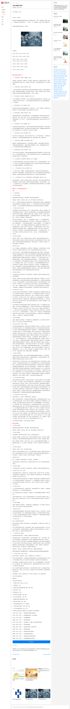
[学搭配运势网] (5, 2)
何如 (63, 79)
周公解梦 (3, 9)
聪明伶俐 (58, 95)
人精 (54, 77)
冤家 (64, 73)
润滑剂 (60, 91)
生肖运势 (3, 12)
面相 (2, 16)
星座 (2, 24)
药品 (63, 91)
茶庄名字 (55, 79)
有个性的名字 (56, 91)
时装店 (61, 77)
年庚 (58, 75)
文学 (54, 93)
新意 (61, 85)
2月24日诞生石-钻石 (16, 654)
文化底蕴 (64, 83)
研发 (63, 75)
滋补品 (61, 89)
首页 (2, 7)
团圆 (64, 95)
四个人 (57, 71)
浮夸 (58, 85)
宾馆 (65, 79)
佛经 (65, 91)
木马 (64, 69)
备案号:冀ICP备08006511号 (39, 707)
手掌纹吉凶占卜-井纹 (57, 40)
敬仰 (57, 69)
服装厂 (60, 81)
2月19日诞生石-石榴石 (46, 654)
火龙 (60, 71)
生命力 (63, 93)
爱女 (63, 85)
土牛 (59, 73)
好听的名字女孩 (56, 89)
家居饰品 (55, 83)
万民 (54, 69)
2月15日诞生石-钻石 (42, 699)
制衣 (61, 83)
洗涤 (58, 83)
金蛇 (54, 71)
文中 (65, 93)
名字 (2, 21)
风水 (2, 19)
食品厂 (57, 77)
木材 (54, 81)
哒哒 (57, 93)
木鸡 (62, 69)
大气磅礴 (63, 81)
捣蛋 (54, 97)
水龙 (65, 71)
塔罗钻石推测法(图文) (17, 699)
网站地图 (33, 707)
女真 (62, 73)
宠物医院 (55, 85)
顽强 (59, 93)
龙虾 (63, 77)
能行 (61, 75)
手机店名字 (59, 79)
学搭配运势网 (29, 707)
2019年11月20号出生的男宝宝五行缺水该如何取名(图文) (58, 57)
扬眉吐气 (55, 75)
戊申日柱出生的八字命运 (58, 16)
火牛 (57, 73)
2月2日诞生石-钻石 (29, 699)
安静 (62, 95)
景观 (61, 87)
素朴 (58, 87)
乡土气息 (55, 87)
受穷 (63, 71)
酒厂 (57, 81)
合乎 (57, 97)
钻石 (16, 645)
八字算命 (3, 14)
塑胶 (66, 75)
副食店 (55, 95)
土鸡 (59, 69)
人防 (54, 73)
